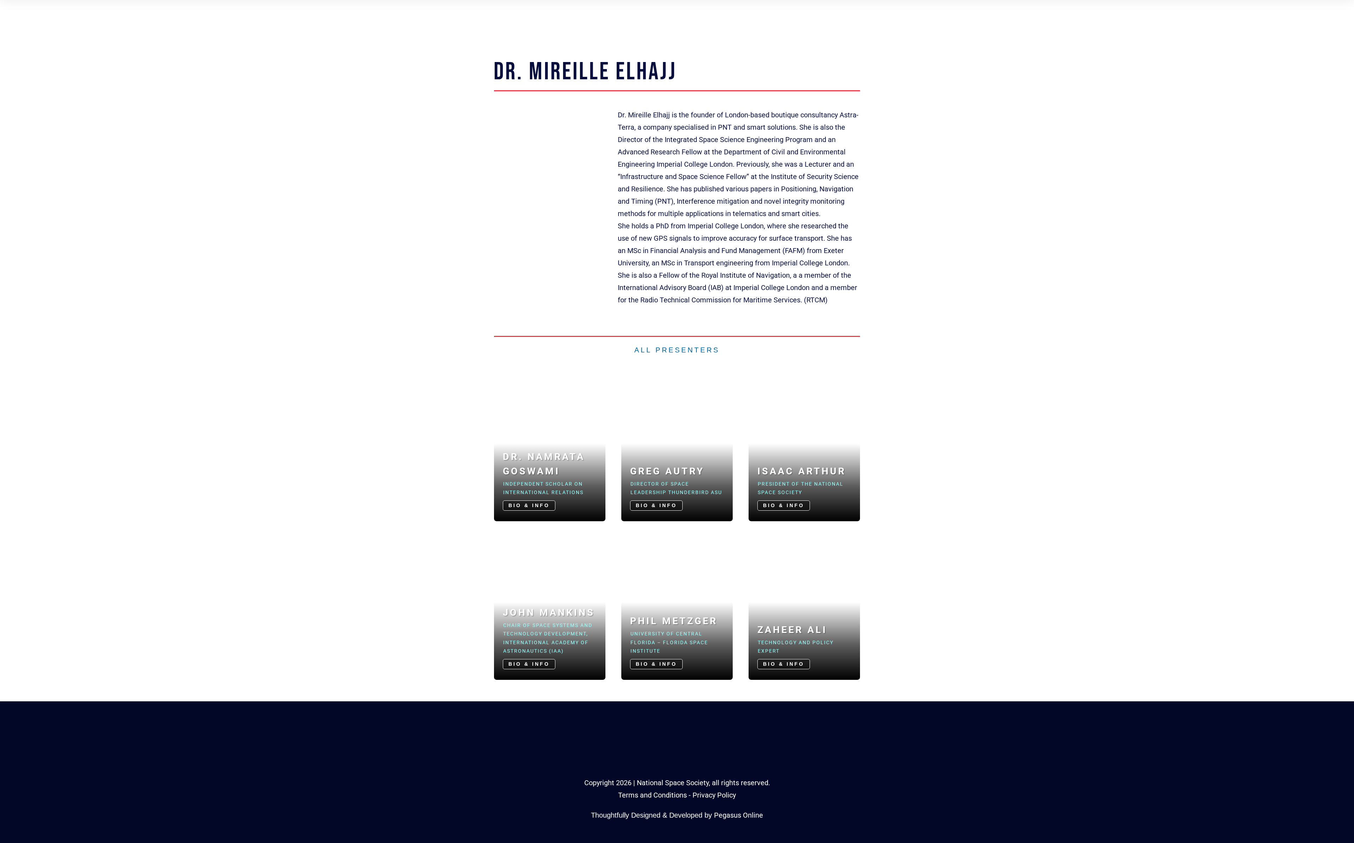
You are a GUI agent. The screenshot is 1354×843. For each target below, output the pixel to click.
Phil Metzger (674, 621)
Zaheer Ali (792, 629)
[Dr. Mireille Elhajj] (553, 189)
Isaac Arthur (801, 471)
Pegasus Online (738, 815)
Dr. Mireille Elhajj (585, 72)
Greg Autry (667, 471)
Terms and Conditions (652, 795)
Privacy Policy (714, 795)
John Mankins (549, 612)
